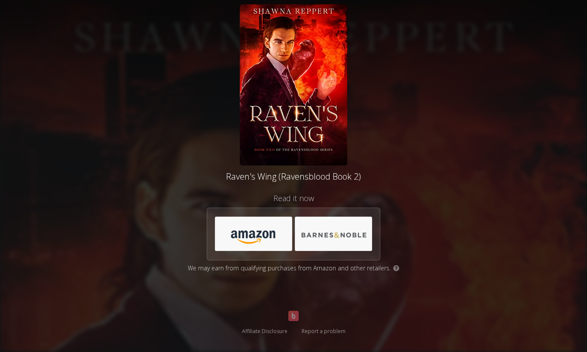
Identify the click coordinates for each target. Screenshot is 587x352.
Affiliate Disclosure (264, 331)
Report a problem (323, 331)
